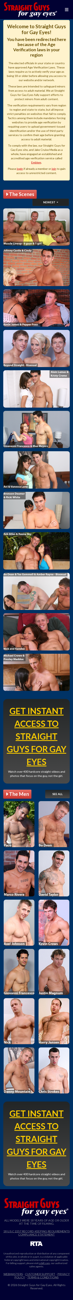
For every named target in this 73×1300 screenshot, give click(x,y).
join (54, 168)
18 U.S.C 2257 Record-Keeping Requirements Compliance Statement (36, 1233)
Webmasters (13, 1274)
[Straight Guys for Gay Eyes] (30, 10)
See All (57, 794)
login (20, 168)
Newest (49, 202)
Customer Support (40, 1274)
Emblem (36, 162)
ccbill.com (44, 1263)
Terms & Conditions (43, 1277)
